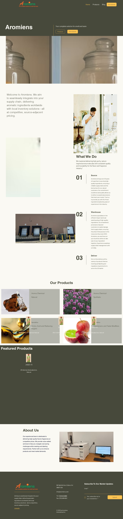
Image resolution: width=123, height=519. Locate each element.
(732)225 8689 (63, 496)
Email (86, 488)
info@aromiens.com (62, 492)
